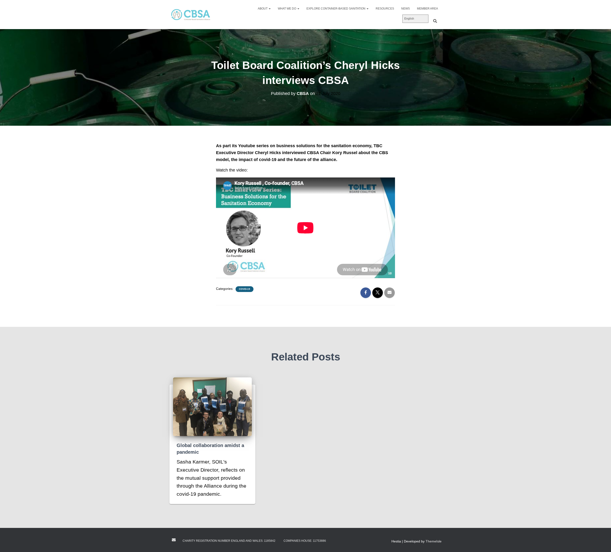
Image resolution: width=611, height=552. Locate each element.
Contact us (173, 540)
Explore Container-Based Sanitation (336, 8)
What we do (287, 8)
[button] (269, 8)
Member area (427, 8)
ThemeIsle (434, 541)
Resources (385, 8)
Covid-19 (244, 289)
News (405, 8)
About (263, 8)
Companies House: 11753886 (305, 540)
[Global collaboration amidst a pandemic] (212, 406)
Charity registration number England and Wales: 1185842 (229, 540)
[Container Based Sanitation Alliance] (190, 14)
